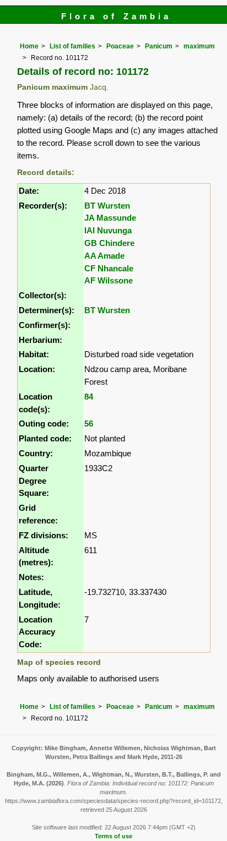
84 (88, 396)
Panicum (158, 46)
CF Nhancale (108, 268)
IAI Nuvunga (108, 230)
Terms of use (113, 836)
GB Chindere (109, 243)
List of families (72, 46)
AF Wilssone (108, 280)
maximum (199, 46)
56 (88, 423)
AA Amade (104, 255)
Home (29, 46)
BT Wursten (107, 205)
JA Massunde (110, 217)
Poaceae (120, 46)
